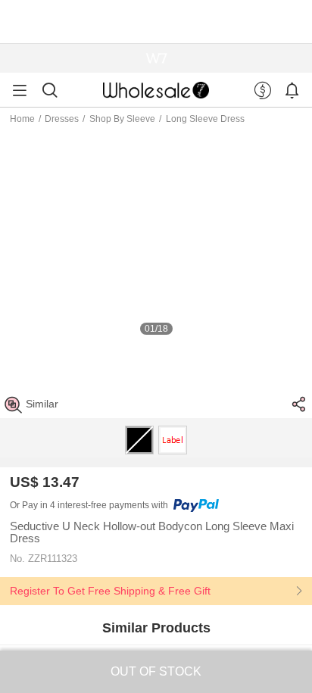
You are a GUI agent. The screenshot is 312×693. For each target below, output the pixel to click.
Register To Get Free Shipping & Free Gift (110, 591)
